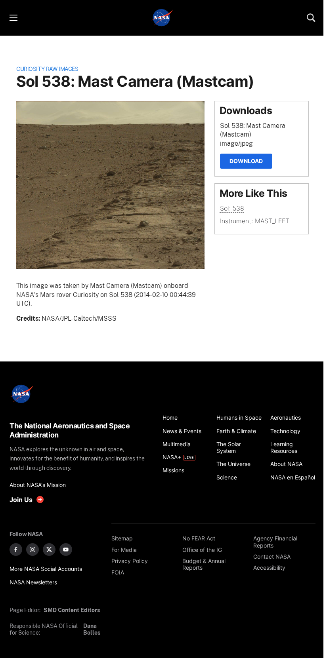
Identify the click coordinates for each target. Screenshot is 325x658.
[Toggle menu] (13, 17)
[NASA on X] (49, 549)
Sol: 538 (232, 208)
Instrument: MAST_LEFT (254, 221)
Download (246, 161)
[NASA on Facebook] (16, 549)
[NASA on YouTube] (65, 549)
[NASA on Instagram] (32, 549)
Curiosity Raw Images (47, 68)
